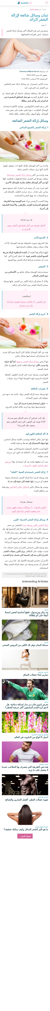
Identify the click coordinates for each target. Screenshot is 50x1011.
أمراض (46, 702)
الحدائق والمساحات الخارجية (40, 735)
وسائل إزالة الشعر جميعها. (27, 361)
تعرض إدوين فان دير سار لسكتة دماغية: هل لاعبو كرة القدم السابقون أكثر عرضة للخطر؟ (26, 706)
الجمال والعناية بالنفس (41, 827)
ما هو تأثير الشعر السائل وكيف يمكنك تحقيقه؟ (26, 829)
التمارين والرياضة (43, 672)
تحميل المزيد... (25, 836)
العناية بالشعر (34, 9)
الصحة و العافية (43, 764)
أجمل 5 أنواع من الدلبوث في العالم (31, 737)
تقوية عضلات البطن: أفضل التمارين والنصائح (26, 799)
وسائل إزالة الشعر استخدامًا (19, 175)
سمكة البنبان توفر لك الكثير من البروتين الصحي (25, 645)
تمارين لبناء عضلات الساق (35, 674)
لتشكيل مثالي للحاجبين (19, 487)
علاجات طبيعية (42, 9)
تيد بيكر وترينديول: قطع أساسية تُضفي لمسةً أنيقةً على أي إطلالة (26, 614)
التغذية (46, 642)
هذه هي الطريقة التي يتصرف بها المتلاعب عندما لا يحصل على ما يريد (25, 768)
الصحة (46, 610)
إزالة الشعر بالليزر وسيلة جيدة (35, 525)
